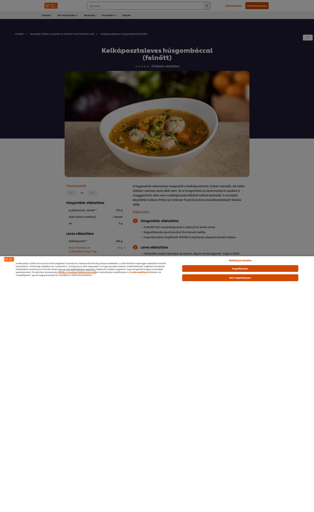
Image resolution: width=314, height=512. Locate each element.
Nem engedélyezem (240, 277)
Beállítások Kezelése (240, 260)
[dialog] (157, 384)
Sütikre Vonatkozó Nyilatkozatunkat (77, 272)
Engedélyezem (240, 268)
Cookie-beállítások (139, 272)
